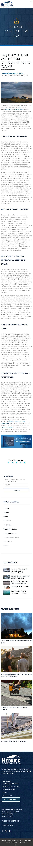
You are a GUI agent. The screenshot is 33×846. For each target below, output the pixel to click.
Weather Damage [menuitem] (10, 529)
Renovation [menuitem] (7, 541)
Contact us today (6, 427)
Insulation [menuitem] (7, 525)
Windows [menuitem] (7, 521)
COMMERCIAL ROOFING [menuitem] (11, 787)
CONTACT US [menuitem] (7, 795)
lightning (8, 109)
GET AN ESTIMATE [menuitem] (11, 799)
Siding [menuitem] (5, 516)
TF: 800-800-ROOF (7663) (10, 821)
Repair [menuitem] (5, 545)
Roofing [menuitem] (6, 508)
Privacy (16, 845)
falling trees (19, 109)
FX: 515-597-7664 (7, 825)
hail (20, 107)
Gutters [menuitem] (6, 512)
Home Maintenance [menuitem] (11, 537)
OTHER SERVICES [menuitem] (9, 789)
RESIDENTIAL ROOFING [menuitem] (11, 784)
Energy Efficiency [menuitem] (10, 533)
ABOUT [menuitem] (5, 792)
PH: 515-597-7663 (7, 817)
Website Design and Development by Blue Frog (16, 842)
